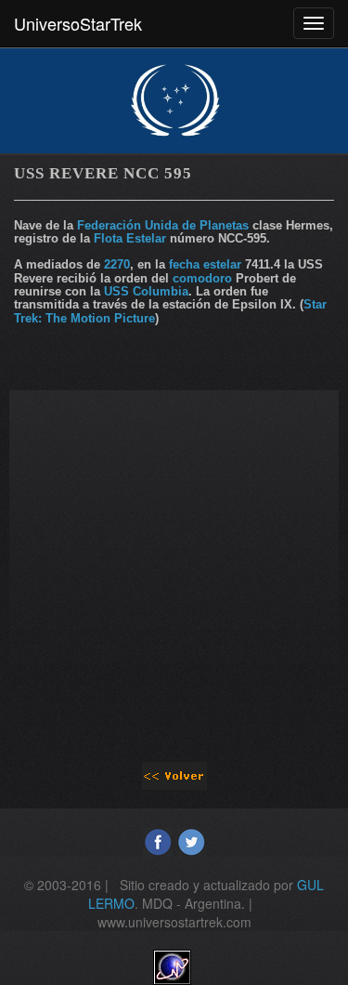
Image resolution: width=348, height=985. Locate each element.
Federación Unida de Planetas (163, 225)
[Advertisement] (174, 564)
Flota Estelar (130, 238)
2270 (117, 264)
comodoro (202, 278)
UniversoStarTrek (78, 23)
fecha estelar (205, 264)
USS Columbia (146, 291)
